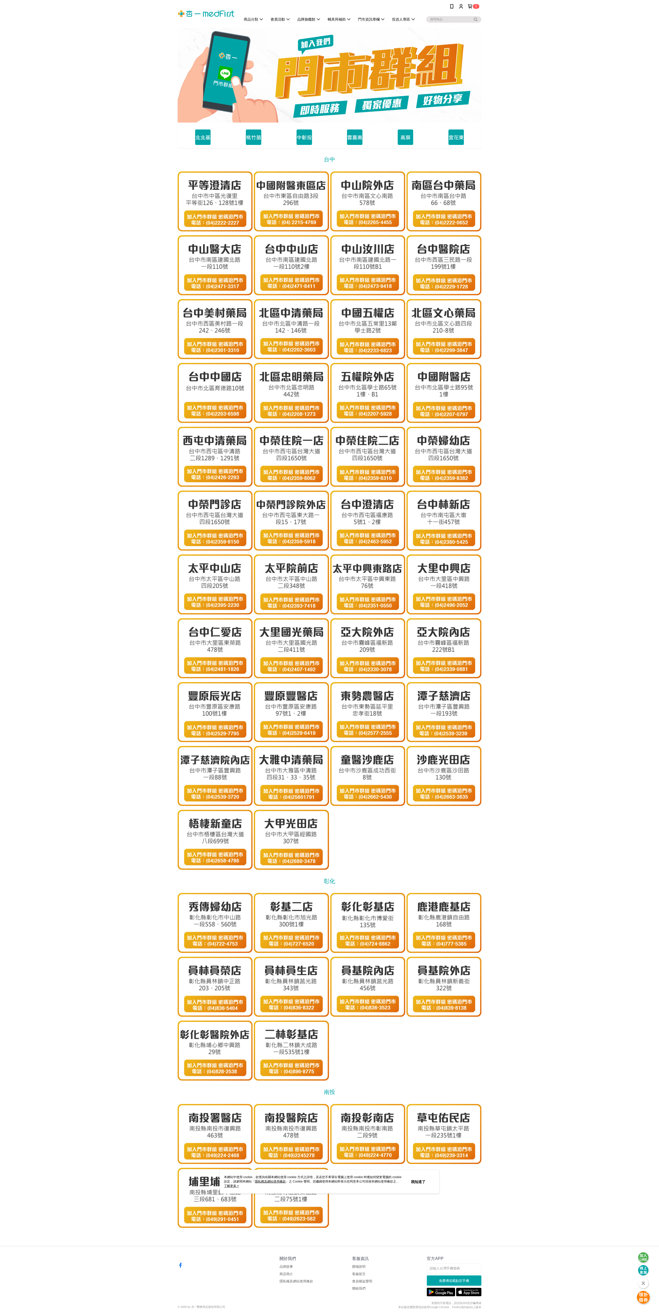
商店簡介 (286, 1274)
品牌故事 (286, 1266)
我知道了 (418, 1182)
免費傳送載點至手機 (454, 1281)
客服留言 (359, 1274)
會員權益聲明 (362, 1281)
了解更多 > (231, 1186)
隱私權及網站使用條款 (296, 1281)
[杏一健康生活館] (206, 13)
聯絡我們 (359, 1288)
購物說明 (359, 1266)
